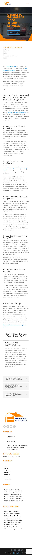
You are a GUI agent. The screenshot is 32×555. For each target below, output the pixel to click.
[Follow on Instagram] (7, 426)
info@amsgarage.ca (12, 441)
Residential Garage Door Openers (13, 492)
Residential (7, 472)
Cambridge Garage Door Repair (13, 522)
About (6, 468)
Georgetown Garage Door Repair (13, 520)
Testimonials (7, 479)
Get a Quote (13, 32)
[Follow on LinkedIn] (14, 426)
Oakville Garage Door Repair (12, 527)
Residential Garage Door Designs (13, 494)
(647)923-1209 (11, 437)
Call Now (16, 553)
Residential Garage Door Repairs (13, 490)
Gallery (6, 477)
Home (6, 466)
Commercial (7, 474)
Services (6, 470)
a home (10, 112)
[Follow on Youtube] (11, 426)
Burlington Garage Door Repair (12, 524)
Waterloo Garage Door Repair (12, 518)
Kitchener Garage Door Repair (12, 516)
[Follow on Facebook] (4, 426)
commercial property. (20, 112)
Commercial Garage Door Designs (13, 500)
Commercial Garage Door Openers (13, 498)
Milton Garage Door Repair (11, 511)
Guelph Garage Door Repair (12, 513)
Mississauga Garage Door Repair (13, 529)
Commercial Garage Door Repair (13, 496)
